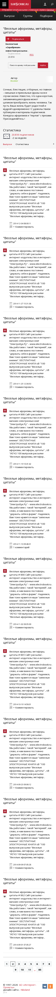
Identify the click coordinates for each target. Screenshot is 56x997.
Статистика (12, 130)
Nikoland (25, 989)
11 (29, 969)
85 (39, 969)
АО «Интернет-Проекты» (19, 986)
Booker (14, 80)
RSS (32, 54)
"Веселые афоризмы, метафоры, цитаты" (27, 30)
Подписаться (18, 39)
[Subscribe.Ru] (20, 4)
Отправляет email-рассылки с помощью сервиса (28, 10)
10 (22, 969)
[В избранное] (5, 176)
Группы (27, 16)
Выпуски (9, 16)
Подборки (46, 16)
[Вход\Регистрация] (45, 4)
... (34, 969)
